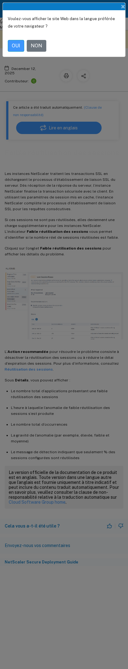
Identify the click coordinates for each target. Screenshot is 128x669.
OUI (16, 46)
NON (36, 46)
